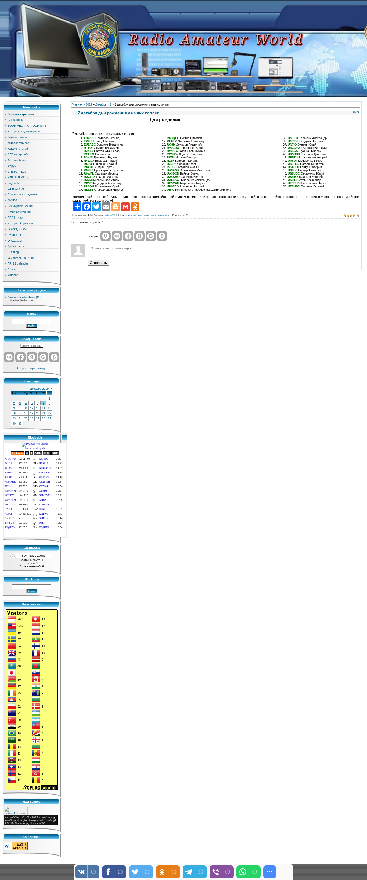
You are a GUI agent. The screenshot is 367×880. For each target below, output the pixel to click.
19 (31, 413)
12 (31, 408)
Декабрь (101, 104)
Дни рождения (165, 119)
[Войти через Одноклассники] (54, 357)
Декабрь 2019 (39, 388)
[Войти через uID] (105, 236)
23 (14, 418)
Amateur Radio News (21, 297)
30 (14, 423)
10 (19, 408)
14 (43, 408)
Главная (76, 104)
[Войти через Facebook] (20, 357)
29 (49, 418)
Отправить (98, 263)
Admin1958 (111, 215)
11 (25, 408)
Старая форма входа (31, 368)
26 (31, 418)
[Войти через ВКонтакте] (9, 357)
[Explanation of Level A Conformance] (16, 849)
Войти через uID (31, 346)
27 (37, 418)
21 (43, 413)
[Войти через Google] (43, 357)
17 (19, 413)
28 (43, 418)
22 (49, 413)
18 (25, 413)
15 (49, 408)
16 (14, 413)
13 (37, 408)
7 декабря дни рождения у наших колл (148, 215)
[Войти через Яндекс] (32, 357)
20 (37, 413)
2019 (89, 104)
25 (25, 418)
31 (19, 423)
